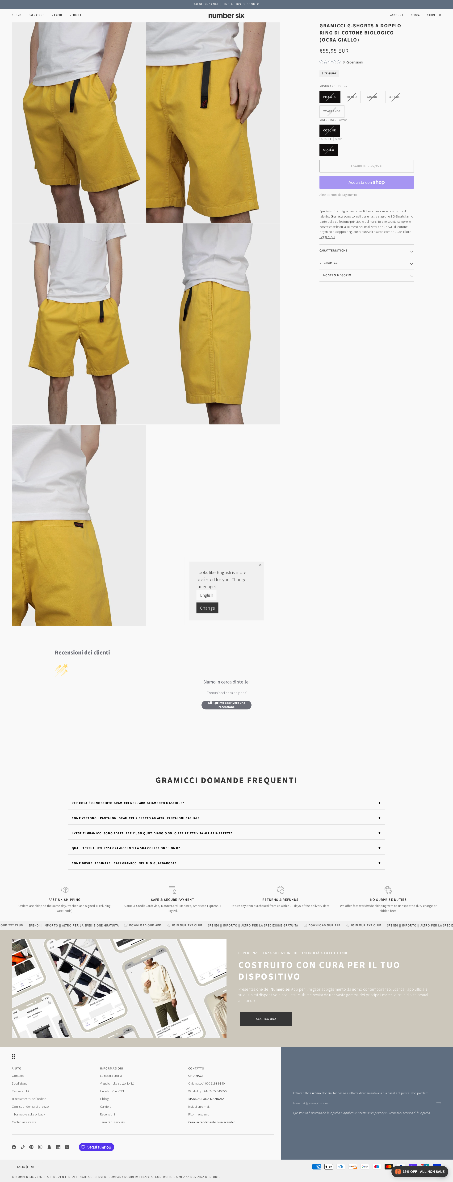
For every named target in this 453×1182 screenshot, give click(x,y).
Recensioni (107, 1114)
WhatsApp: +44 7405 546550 (207, 1091)
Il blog (104, 1099)
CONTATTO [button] (196, 1068)
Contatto (18, 1075)
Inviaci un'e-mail (199, 1106)
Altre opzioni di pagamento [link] (338, 194)
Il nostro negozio (335, 275)
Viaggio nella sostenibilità (117, 1083)
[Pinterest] (31, 1147)
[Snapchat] (49, 1147)
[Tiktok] (23, 1147)
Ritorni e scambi (199, 1114)
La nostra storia (111, 1075)
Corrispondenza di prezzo (30, 1106)
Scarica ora (266, 1019)
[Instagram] (40, 1147)
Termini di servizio (401, 1112)
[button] (36, 15)
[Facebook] (14, 1147)
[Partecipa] (437, 1102)
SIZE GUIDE (329, 73)
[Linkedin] (58, 1147)
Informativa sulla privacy (28, 1114)
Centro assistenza (24, 1122)
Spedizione (19, 1083)
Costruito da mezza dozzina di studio (188, 1177)
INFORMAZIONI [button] (111, 1068)
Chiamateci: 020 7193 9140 (206, 1083)
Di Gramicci (329, 262)
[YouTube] (67, 1147)
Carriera (105, 1106)
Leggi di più (327, 237)
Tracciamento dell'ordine (29, 1099)
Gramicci (337, 216)
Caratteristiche (333, 250)
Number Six (25, 1177)
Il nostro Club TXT (112, 1091)
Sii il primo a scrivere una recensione (226, 704)
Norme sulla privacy (370, 1112)
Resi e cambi (20, 1091)
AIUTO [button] (16, 1068)
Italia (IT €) (25, 1167)
